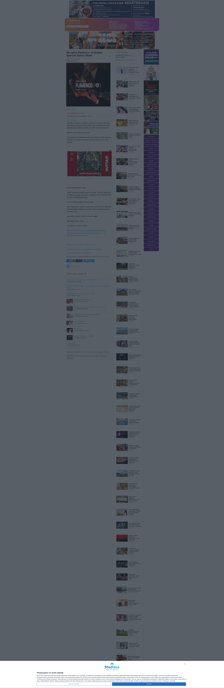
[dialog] (112, 674)
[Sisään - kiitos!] (185, 664)
